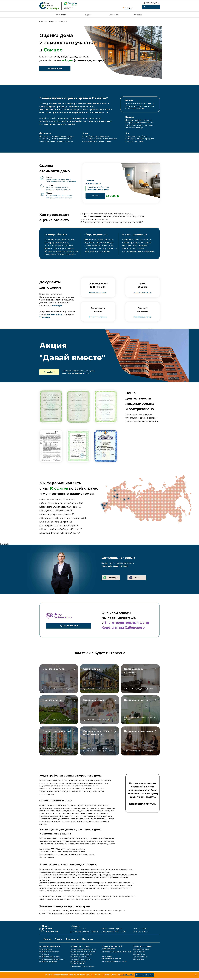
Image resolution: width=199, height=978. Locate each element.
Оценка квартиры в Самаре (49, 951)
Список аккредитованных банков (82, 966)
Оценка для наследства (141, 949)
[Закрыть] (196, 975)
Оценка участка (52, 700)
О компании (61, 15)
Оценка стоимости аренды (111, 958)
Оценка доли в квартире (48, 961)
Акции (47, 939)
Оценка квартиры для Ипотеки (81, 954)
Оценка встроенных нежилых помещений (116, 951)
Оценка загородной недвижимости (51, 959)
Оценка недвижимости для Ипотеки (83, 949)
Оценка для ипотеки (137, 700)
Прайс (58, 939)
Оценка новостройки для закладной (83, 951)
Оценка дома (62, 22)
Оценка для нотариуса (138, 731)
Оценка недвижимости (49, 946)
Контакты (138, 15)
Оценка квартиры (54, 669)
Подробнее (49, 372)
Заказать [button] (95, 196)
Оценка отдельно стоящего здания (114, 961)
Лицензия (114, 15)
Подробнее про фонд (68, 626)
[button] (98, 293)
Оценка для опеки (94, 700)
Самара (128, 8)
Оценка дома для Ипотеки (79, 956)
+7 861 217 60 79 (151, 3)
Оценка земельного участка (49, 956)
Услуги (87, 15)
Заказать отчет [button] (55, 68)
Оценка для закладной (56, 731)
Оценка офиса (107, 956)
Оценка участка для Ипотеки (80, 959)
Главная (42, 22)
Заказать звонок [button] (150, 7)
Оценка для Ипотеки (80, 946)
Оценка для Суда (139, 951)
